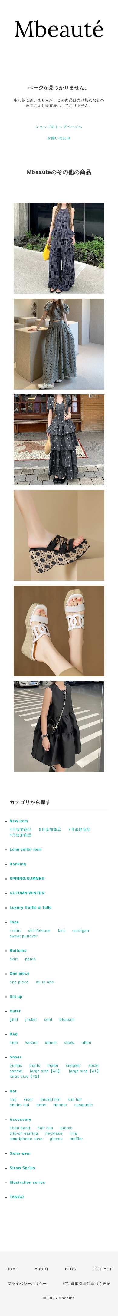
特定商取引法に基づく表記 (86, 1283)
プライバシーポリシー (27, 1283)
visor (28, 1099)
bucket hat (51, 1099)
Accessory (20, 1119)
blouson (67, 1020)
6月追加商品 (50, 829)
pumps (16, 1066)
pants (30, 959)
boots (35, 1066)
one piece (19, 982)
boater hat (19, 1105)
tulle (14, 1043)
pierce (67, 1128)
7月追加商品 (79, 829)
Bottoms (18, 951)
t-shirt (15, 931)
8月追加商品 (21, 835)
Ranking (18, 864)
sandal (16, 1071)
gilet (14, 1020)
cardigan (80, 931)
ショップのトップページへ (59, 127)
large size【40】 (46, 1071)
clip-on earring (24, 1133)
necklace (54, 1133)
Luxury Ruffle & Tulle (31, 908)
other (87, 1043)
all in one (45, 982)
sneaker (73, 1066)
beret (42, 1105)
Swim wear (20, 1153)
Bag (14, 1034)
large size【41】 (85, 1071)
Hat (13, 1091)
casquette (83, 1105)
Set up (16, 997)
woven (31, 1043)
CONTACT (102, 1269)
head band (20, 1128)
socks (94, 1066)
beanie (60, 1105)
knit (61, 931)
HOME (12, 1269)
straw (69, 1043)
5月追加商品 (21, 829)
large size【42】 (25, 1076)
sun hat (75, 1099)
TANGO (17, 1197)
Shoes (16, 1057)
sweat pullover (24, 936)
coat (48, 1020)
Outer (15, 1011)
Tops (14, 922)
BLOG (70, 1269)
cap (13, 1099)
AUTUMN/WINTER (27, 893)
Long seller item (26, 849)
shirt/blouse (39, 931)
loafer (53, 1066)
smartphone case (26, 1139)
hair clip (45, 1128)
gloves (56, 1139)
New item (19, 821)
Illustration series (27, 1182)
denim (51, 1043)
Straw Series (22, 1168)
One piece (20, 974)
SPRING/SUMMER (27, 879)
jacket (31, 1020)
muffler (76, 1139)
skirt (14, 959)
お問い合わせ (59, 138)
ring (73, 1133)
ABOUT (42, 1269)
